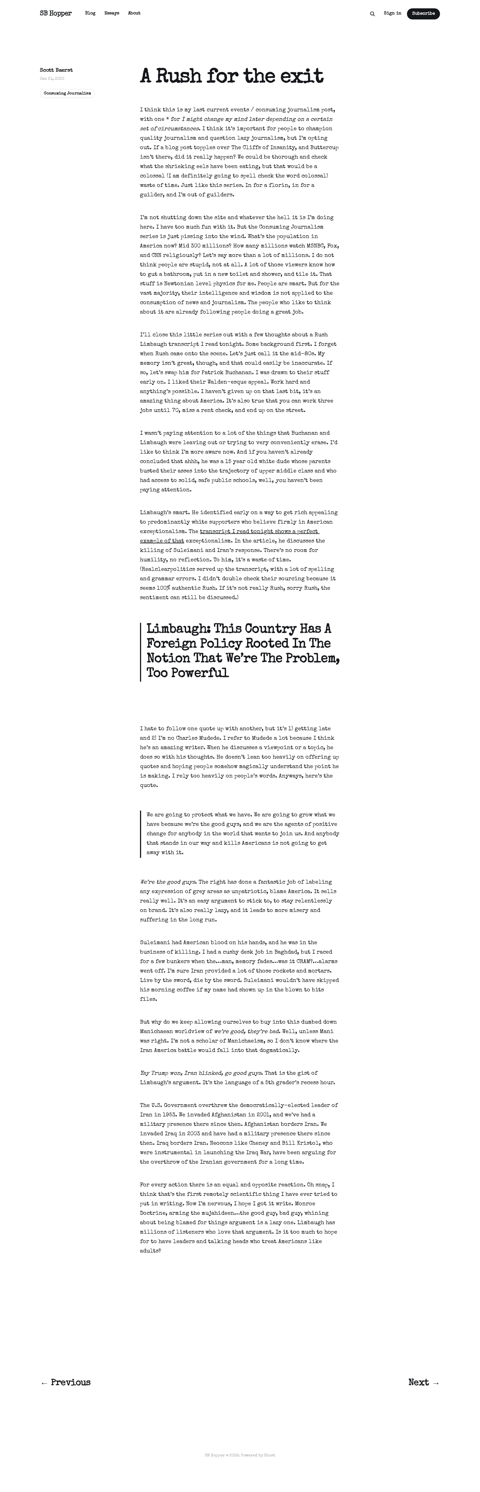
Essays (111, 13)
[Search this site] (372, 14)
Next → (424, 1383)
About (134, 13)
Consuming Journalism (67, 93)
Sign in (392, 13)
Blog (90, 13)
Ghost (269, 1456)
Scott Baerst (56, 70)
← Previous (65, 1383)
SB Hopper (56, 14)
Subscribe (423, 14)
